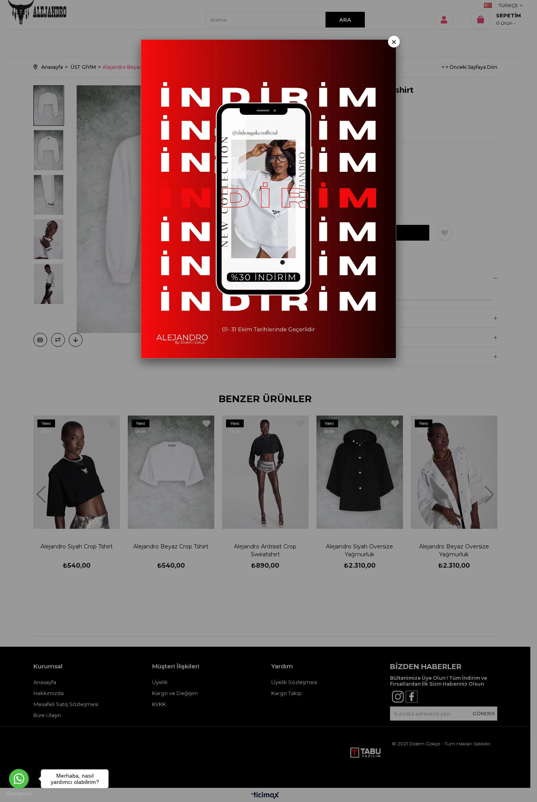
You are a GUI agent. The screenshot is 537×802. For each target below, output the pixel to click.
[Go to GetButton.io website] (18, 793)
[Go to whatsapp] (19, 779)
